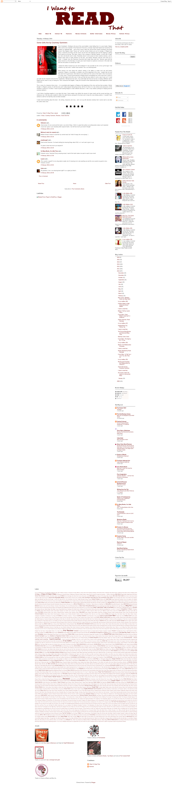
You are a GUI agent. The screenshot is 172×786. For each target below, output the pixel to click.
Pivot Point (100, 673)
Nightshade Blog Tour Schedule (60, 670)
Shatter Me (47, 685)
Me (35, 662)
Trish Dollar (110, 713)
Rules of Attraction (93, 680)
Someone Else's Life (122, 687)
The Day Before (64, 700)
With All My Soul (127, 719)
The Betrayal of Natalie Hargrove (128, 696)
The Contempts (134, 698)
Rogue (41, 680)
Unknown (43, 123)
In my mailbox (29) (127, 239)
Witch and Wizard (120, 719)
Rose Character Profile (61, 680)
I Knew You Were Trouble (117, 637)
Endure (98, 625)
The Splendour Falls (72, 708)
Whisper (68, 719)
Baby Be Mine (87, 602)
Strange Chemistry (79, 692)
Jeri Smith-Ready (57, 645)
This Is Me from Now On (55, 710)
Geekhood (60, 632)
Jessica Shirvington (85, 645)
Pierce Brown (95, 673)
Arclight (119, 600)
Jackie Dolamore (87, 642)
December (121, 273)
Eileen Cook (47, 623)
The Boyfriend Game (64, 698)
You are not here (82, 721)
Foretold (81, 630)
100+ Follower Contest (62, 592)
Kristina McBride (64, 654)
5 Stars (43, 115)
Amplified (80, 597)
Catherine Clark (68, 612)
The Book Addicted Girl (123, 460)
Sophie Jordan (74, 688)
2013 (118, 264)
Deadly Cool (57, 620)
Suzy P (95, 693)
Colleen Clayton (133, 613)
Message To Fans (97, 662)
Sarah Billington (53, 682)
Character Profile (111, 612)
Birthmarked (72, 605)
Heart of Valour (95, 635)
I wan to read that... (44, 639)
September (121, 279)
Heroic (36, 637)
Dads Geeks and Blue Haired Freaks (118, 617)
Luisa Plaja (95, 658)
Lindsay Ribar (125, 655)
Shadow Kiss (127, 683)
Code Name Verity (121, 613)
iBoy (103, 639)
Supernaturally (119, 692)
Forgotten (105, 630)
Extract (41, 627)
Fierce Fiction (99, 628)
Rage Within (81, 676)
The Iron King (42, 703)
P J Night (89, 671)
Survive (128, 692)
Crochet (64, 617)
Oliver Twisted (109, 670)
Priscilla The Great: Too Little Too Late (92, 675)
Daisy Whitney (129, 617)
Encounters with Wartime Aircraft (82, 625)
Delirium (102, 620)
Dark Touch (92, 618)
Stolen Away (134, 690)
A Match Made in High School (86, 594)
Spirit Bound (132, 688)
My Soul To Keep (77, 667)
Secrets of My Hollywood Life (93, 683)
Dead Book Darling (122, 548)
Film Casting (104, 628)
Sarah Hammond (75, 682)
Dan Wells (37, 618)
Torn (72, 713)
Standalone (60, 690)
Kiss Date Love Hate (105, 652)
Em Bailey (130, 623)
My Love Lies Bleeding (105, 665)
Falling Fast (124, 627)
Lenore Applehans (88, 655)
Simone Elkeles (39, 687)
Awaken (78, 602)
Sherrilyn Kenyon (88, 685)
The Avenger (108, 696)
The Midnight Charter (116, 705)
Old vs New (104, 670)
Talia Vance (67, 695)
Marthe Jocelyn (88, 660)
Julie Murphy (50, 649)
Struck (87, 692)
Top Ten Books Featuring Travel (112, 711)
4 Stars (43, 594)
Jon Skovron (96, 647)
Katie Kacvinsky (89, 650)
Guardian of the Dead (99, 634)
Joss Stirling (118, 647)
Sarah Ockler (96, 682)
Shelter (82, 685)
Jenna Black (73, 644)
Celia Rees (100, 612)
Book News (79, 607)
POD (107, 673)
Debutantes (80, 620)
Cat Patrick (40, 612)
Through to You (115, 710)
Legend (82, 655)
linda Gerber (119, 655)
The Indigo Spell (129, 701)
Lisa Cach (45, 657)
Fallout (128, 627)
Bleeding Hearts (104, 605)
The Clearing (127, 698)
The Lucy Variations (67, 705)
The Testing (96, 708)
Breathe (135, 607)
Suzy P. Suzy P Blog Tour (102, 693)
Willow (103, 719)
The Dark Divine (49, 700)
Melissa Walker (90, 662)
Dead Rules (45, 620)
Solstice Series (109, 687)
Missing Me (119, 663)
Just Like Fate (72, 649)
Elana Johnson (54, 623)
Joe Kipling (43, 647)
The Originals (63, 706)
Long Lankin (124, 657)
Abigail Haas (129, 594)
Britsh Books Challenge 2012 (80, 609)
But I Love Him (111, 609)
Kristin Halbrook (57, 654)
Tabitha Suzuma (50, 695)
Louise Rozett (50, 658)
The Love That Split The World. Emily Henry (53, 705)
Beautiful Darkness (39, 604)
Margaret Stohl (58, 660)
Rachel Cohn (41, 676)
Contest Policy (124, 33)
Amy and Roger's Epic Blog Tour (90, 597)
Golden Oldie (71, 634)
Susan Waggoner (44, 693)
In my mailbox (67, 641)
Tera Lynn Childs (123, 695)
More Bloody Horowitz (50, 665)
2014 (118, 262)
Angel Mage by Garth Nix (123, 462)
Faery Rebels (92, 627)
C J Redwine (134, 609)
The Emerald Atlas (112, 700)
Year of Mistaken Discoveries (66, 721)
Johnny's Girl (91, 647)
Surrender (125, 692)
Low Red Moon (89, 658)
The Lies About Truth (115, 703)
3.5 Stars (37, 594)
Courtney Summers (50, 115)
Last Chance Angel (98, 654)
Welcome (124, 716)
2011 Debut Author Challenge (116, 592)
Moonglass (43, 665)
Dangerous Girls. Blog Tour (61, 618)
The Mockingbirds (124, 705)
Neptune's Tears (75, 668)
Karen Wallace (127, 649)
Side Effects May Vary (126, 685)
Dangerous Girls (52, 618)
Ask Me (45, 602)
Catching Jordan (47, 612)
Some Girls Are (65, 115)
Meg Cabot (49, 662)
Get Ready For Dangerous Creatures (99, 632)
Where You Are (57, 719)
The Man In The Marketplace (88, 705)
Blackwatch (92, 605)
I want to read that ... (127, 145)
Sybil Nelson (44, 695)
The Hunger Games (107, 701)
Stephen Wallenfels (121, 690)
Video (69, 716)
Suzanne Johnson (67, 693)
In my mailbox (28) (123, 301)
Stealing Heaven (90, 690)
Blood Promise (43, 607)
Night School (128, 668)
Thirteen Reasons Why (39, 710)
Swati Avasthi (120, 693)
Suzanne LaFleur (75, 693)
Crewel (60, 617)
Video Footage (73, 716)
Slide (81, 687)
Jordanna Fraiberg (103, 647)
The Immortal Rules (121, 701)
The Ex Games (127, 700)
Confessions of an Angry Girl (51, 615)
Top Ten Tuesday (66, 713)
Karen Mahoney (112, 649)
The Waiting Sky (123, 708)
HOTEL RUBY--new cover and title (125, 537)
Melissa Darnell (71, 662)
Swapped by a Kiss (113, 693)
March (120, 293)
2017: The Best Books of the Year (125, 507)
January (120, 378)
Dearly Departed (67, 620)
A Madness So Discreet (74, 594)
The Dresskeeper (100, 700)
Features (69, 33)
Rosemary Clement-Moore (77, 680)
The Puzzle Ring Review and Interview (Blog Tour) (124, 333)
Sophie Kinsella (80, 688)
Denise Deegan (121, 620)
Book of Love (85, 607)
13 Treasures (70, 592)
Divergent (62, 622)
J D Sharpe (81, 642)
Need (64, 668)
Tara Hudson (99, 695)
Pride (129, 673)
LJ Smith (105, 657)
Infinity (109, 640)
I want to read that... (123, 308)
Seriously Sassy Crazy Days (115, 683)
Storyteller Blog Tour (63, 692)
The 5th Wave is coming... (60, 696)
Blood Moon (37, 607)
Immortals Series (59, 640)
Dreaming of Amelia (105, 622)
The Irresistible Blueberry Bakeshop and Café (74, 703)
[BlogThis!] (64, 113)
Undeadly (63, 714)
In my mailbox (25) (123, 359)
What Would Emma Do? (90, 718)
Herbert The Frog (121, 635)
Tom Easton (46, 711)
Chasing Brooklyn (118, 612)
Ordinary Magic (45, 671)
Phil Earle (65, 673)
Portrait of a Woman (122, 527)
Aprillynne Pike (107, 600)
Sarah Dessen (68, 682)
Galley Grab (48, 632)
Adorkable (47, 595)
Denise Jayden (128, 620)
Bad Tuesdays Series (103, 602)
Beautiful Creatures (133, 602)
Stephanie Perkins (106, 690)
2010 (118, 271)
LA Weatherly (71, 654)
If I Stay (120, 639)
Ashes (36, 602)
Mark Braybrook (76, 660)
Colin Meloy (127, 613)
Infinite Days (99, 640)
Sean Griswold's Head (65, 683)
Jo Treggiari (132, 645)
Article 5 (135, 600)
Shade (122, 683)
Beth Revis (126, 604)
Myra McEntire (116, 667)
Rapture (119, 676)
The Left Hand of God (95, 703)
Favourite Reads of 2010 (69, 628)
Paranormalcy (118, 671)
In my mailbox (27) (123, 323)
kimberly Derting (59, 652)
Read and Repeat (121, 542)
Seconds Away (84, 683)
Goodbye (119, 409)
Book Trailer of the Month (107, 607)
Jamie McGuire (131, 642)
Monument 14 (38, 665)
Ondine (114, 670)
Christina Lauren (64, 613)
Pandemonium (107, 671)
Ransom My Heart (106, 676)
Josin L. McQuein (111, 647)
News (89, 668)
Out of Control (61, 671)
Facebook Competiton (84, 627)
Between (37, 605)
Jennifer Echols (119, 644)
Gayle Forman (55, 632)
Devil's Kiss (37, 622)
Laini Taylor (76, 654)
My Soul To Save (85, 667)
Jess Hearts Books (122, 466)
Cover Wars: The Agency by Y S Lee (124, 339)
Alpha (40, 597)
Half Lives (131, 634)
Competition (42, 615)
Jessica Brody (77, 645)
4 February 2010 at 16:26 (47, 147)
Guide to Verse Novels (117, 634)
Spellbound (109, 688)
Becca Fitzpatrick (78, 604)
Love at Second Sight (57, 658)
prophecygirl (44, 140)
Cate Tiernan (54, 612)
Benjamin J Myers (120, 604)
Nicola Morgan (105, 668)
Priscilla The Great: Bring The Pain (45, 675)
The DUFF (106, 700)
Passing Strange (127, 671)
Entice (106, 625)
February (120, 295)
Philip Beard (70, 673)
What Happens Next (42, 718)
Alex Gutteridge (68, 595)
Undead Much (58, 714)
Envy (109, 625)
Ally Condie (121, 595)
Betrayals (135, 604)
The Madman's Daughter (77, 705)
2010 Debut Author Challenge (103, 592)
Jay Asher (50, 644)
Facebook (78, 627)
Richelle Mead (84, 679)
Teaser (113, 695)
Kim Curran (45, 652)
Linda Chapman (113, 655)
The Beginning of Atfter (116, 696)
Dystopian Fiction (128, 622)
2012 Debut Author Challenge (128, 592)
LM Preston (110, 657)
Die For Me (49, 622)
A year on (119, 543)
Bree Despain (38, 609)
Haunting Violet (72, 635)
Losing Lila (135, 657)
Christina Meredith (72, 613)
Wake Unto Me (87, 716)
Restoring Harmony (58, 679)
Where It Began (134, 718)
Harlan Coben (65, 635)
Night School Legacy (44, 670)
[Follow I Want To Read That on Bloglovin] (123, 86)
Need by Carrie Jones (123, 336)
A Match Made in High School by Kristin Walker (123, 305)
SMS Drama (89, 687)
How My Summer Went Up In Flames (67, 637)
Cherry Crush (125, 612)
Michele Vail (125, 662)
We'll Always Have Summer (116, 716)
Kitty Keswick (121, 652)
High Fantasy (51, 637)
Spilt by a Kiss (127, 688)
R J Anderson (127, 675)
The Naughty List (45, 706)
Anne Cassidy (73, 600)
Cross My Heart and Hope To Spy (73, 617)
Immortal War (52, 640)
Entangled (102, 625)
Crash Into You (38, 617)
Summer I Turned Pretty (111, 692)
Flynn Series (60, 630)
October (120, 277)
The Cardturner (97, 698)
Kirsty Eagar (85, 652)
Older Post (108, 183)
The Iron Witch (62, 703)
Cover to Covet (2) (127, 134)
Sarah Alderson (39, 682)
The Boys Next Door (73, 698)
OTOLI (50, 671)
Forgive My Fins (95, 630)
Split (136, 688)
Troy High (118, 713)
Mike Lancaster (51, 663)
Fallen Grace (112, 627)
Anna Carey (52, 600)
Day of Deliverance (39, 620)
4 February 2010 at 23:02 (47, 165)
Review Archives (81, 33)
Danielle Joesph (70, 618)
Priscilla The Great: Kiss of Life (59, 675)
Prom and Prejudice (108, 675)
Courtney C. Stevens (72, 615)
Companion (37, 615)
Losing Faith (129, 657)
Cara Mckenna (79, 610)
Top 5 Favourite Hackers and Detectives (78, 711)
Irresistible (37, 642)
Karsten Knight (134, 649)
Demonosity (114, 620)
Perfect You (59, 673)
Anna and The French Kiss (44, 600)
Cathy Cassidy (88, 612)
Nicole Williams (112, 668)
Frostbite (41, 632)
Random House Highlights (97, 676)
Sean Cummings (57, 683)
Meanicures (44, 662)
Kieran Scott (134, 650)
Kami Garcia (100, 649)
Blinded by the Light (116, 605)
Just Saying (83, 649)
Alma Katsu (131, 595)
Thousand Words (92, 710)
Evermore (135, 625)
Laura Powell (125, 654)
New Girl (85, 668)
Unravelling (92, 714)
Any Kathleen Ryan (95, 600)
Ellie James (119, 623)
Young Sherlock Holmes (121, 721)
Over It (81, 671)
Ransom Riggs (114, 676)
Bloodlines (60, 607)
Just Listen (78, 649)
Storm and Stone (55, 692)
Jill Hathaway (116, 645)
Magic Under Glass (125, 658)
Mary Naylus (106, 660)
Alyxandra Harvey (59, 597)
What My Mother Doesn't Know (78, 718)
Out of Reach (67, 671)
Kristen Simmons (38, 654)
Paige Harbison (95, 671)
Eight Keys (41, 623)
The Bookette (120, 512)
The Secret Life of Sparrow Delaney (127, 706)
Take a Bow (62, 695)
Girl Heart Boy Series (124, 632)
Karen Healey (106, 649)
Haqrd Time (47, 635)
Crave (42, 617)
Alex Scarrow (79, 595)
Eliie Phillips (59, 623)
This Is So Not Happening (74, 710)
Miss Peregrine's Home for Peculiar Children (107, 663)
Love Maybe (65, 658)
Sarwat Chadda (111, 682)
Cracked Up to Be (120, 615)
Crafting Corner (128, 615)
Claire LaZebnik (101, 613)
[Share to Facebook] (67, 113)
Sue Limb (103, 692)
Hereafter (135, 635)
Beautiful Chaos (125, 602)
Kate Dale (47, 650)
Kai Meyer (94, 649)
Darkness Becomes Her (99, 618)
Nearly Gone (60, 668)
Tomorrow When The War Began (63, 711)
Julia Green (123, 647)
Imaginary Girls (134, 639)
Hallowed (135, 634)
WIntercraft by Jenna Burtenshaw (127, 157)
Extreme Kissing (66, 627)
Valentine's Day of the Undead (117, 714)
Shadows (132, 683)
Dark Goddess (77, 618)
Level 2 (94, 655)
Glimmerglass (50, 634)
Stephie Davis (129, 690)
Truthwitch (122, 713)
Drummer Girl (115, 622)
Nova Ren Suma (88, 670)
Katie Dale (83, 650)
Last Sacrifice (105, 654)
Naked (132, 667)
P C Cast (85, 671)
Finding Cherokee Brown (121, 628)
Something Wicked (47, 688)
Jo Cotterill (128, 645)
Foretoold (85, 630)
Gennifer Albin (87, 632)
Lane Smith (81, 654)
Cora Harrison (64, 615)
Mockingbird (124, 663)
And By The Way (58, 599)
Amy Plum (46, 599)
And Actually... (51, 599)
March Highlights (50, 660)
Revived (72, 679)
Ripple (117, 679)
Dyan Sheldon (121, 622)
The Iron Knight (48, 703)
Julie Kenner (44, 649)
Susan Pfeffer (38, 693)
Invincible (131, 640)
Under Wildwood (74, 714)
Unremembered (98, 714)
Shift (94, 685)
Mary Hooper (94, 660)
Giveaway (40, 634)
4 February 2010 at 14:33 (47, 129)
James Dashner (117, 642)
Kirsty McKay (90, 652)
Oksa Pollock (98, 670)
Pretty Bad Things (124, 673)
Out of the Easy (73, 671)
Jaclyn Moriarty (111, 642)
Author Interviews (96, 33)
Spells (113, 688)
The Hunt (114, 701)
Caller (52, 610)
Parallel (113, 671)
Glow (54, 634)
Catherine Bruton (60, 612)
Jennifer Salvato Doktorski (128, 644)
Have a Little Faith (83, 635)
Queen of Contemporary (123, 497)
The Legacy (102, 703)
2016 (118, 257)
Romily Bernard (46, 680)
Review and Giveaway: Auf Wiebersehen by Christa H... (124, 363)
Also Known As (45, 597)
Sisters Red (72, 687)
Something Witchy (54, 688)
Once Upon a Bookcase (123, 430)
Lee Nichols (75, 655)
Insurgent (123, 640)
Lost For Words (38, 658)
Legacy (79, 655)
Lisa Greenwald (50, 657)
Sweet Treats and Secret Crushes (130, 693)
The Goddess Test (75, 701)
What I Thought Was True (52, 718)
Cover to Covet (104, 615)
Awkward (82, 602)
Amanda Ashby (68, 597)
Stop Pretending (48, 692)
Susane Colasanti (52, 693)
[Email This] (62, 113)
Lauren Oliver (55, 655)
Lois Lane (115, 657)
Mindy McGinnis (79, 663)
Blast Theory (97, 605)
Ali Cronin (92, 596)
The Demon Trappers (81, 700)
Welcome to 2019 (121, 484)
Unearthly (80, 714)
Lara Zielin (91, 654)
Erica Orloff (116, 625)
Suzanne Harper (59, 693)
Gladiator (45, 634)
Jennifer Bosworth (90, 644)
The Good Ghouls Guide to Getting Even (88, 701)
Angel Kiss (116, 599)
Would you (46, 721)
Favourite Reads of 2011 (80, 628)
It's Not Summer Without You (65, 642)
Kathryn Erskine (65, 650)
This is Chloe (47, 710)
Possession (117, 673)
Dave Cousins (128, 618)
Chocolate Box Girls (133, 612)
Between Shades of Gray (56, 605)
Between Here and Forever (45, 605)
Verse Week (64, 716)
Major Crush (131, 658)
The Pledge (82, 706)
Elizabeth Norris (81, 623)
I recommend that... (128, 637)
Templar (116, 695)
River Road (121, 679)
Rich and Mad (77, 679)
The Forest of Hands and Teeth (53, 701)
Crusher (88, 617)
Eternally (120, 625)
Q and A (122, 675)
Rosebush (68, 680)
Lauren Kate (42, 655)
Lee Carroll (69, 655)
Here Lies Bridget (129, 635)
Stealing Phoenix (98, 690)
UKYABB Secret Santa (50, 714)
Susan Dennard (133, 692)
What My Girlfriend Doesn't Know (64, 718)
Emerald (40, 625)
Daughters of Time (121, 618)
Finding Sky (128, 628)
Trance (82, 713)
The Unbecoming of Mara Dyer (105, 708)
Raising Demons (87, 676)
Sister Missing (67, 687)
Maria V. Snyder (65, 660)
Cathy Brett (120, 438)
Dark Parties (82, 618)
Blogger (93, 782)
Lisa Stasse (87, 657)
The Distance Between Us (91, 700)
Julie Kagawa (38, 649)
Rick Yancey (107, 679)
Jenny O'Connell (49, 645)
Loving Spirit (83, 658)
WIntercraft (114, 719)
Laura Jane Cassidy (117, 654)
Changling (105, 612)
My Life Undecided (96, 665)
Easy (133, 622)
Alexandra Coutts (85, 595)
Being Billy (108, 604)
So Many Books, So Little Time (49, 151)
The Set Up (52, 708)
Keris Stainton (114, 650)
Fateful (52, 628)
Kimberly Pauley (67, 652)
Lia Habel (98, 655)
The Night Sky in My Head (55, 706)
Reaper (36, 679)
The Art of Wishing (102, 696)
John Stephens (71, 647)
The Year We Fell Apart (132, 708)
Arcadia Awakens (114, 600)
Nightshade (51, 670)
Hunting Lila (86, 637)
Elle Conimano (103, 623)
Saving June (123, 682)
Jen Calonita (54, 644)
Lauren (43, 159)
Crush (85, 617)
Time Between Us (133, 710)
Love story (70, 658)
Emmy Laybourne (65, 625)
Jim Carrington (122, 645)
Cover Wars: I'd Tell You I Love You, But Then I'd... (124, 356)
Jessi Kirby (71, 645)
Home (40, 33)
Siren (63, 687)
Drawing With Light (97, 622)
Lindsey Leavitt (38, 657)
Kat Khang (42, 650)
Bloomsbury (69, 607)
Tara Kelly (104, 695)
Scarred (135, 682)
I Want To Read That (94, 764)
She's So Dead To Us (70, 685)
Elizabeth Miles (73, 623)
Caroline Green (109, 610)
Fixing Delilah (48, 630)
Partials (122, 671)
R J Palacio (133, 675)
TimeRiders (41, 711)
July (119, 284)
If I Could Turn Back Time (110, 639)
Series (108, 683)
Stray (84, 692)
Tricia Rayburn (94, 713)
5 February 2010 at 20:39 (47, 172)
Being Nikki (113, 604)
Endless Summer (92, 625)
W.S (80, 716)
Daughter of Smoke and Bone (111, 618)
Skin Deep (77, 687)
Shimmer (97, 685)
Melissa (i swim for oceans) (48, 132)
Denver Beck (134, 620)
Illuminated (124, 639)
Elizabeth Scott (89, 623)
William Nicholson (98, 719)
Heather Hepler (108, 635)
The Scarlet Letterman (115, 706)
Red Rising (47, 679)
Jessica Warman (101, 645)
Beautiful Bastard (118, 602)
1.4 (37, 592)
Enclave (73, 625)
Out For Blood (55, 671)
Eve (123, 625)
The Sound (57, 708)
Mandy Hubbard (43, 660)
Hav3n (77, 635)
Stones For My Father (39, 692)
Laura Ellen (110, 654)
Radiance (77, 676)
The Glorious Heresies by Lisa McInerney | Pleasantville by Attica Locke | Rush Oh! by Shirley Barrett (125, 530)
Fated (49, 628)
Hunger (82, 637)
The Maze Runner (98, 705)
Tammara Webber (84, 695)
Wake (83, 716)
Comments (120, 100)
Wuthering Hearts (52, 721)
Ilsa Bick (129, 639)
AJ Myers (62, 595)
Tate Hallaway (109, 695)
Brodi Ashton (89, 609)
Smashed (84, 687)
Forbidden (76, 630)
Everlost (131, 625)
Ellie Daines (114, 623)
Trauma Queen (87, 713)
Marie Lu (70, 660)
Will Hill (92, 719)
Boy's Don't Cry (130, 607)
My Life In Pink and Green (78, 665)
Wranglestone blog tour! (123, 456)
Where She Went (38, 719)
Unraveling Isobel (85, 714)
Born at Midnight (123, 607)
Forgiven (101, 630)
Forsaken (110, 630)
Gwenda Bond (126, 634)
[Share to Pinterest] (69, 113)
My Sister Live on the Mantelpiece (127, 665)
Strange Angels (71, 692)
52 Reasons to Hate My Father (63, 594)
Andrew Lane (103, 599)
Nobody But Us (77, 670)
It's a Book (46, 642)
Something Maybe (38, 688)
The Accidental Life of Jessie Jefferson (74, 696)
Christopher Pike (87, 613)
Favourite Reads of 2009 (59, 628)
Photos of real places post (86, 673)
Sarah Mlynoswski (89, 682)
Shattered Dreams (54, 685)
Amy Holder (128, 597)
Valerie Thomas (127, 714)
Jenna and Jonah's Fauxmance (64, 644)
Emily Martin (58, 625)
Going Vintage (65, 634)
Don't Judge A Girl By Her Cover (86, 622)
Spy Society (37, 690)
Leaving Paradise (63, 655)
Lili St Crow (107, 655)
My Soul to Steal (92, 667)
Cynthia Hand (106, 617)
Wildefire (85, 719)
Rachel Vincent (57, 676)
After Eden (52, 595)
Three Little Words (100, 710)
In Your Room (89, 640)
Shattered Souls (61, 685)
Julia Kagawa (134, 647)
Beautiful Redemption (55, 604)
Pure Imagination (122, 474)
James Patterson (124, 642)
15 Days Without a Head (78, 592)
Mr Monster (71, 665)
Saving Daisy (118, 682)
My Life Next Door (88, 665)
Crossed (82, 617)
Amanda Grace (74, 597)
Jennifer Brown (97, 644)
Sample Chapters (115, 680)
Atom (49, 602)
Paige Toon (101, 671)
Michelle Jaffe (45, 663)
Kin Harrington (74, 652)
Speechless (104, 688)
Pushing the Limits (116, 675)
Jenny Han (43, 645)
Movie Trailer (65, 665)
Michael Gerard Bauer (118, 662)
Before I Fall (85, 604)
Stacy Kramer (55, 690)
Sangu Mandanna (124, 680)
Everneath (37, 627)
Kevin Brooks (128, 650)
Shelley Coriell (78, 685)
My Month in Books (115, 665)
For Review (68, 630)
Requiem (52, 679)
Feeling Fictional (121, 421)
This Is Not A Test (64, 710)
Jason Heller (45, 644)
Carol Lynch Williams (101, 610)
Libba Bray (102, 655)
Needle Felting (69, 668)
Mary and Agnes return (122, 439)
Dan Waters (134, 617)
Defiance (97, 620)
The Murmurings (131, 705)
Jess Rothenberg (65, 645)
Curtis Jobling (99, 617)
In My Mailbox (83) (127, 228)
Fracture (114, 630)
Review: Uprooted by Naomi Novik (125, 549)
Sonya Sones (67, 688)
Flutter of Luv (54, 630)
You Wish (105, 721)
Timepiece (37, 711)
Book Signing (90, 607)
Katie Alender (72, 650)
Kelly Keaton (108, 650)
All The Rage (103, 595)
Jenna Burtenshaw (81, 644)
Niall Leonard (93, 668)
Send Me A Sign (103, 683)
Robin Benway (127, 679)
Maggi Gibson (109, 658)
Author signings (73, 602)
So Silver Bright (102, 687)
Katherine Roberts (58, 650)
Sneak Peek (95, 687)
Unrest (103, 714)
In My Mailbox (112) (127, 204)
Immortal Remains (46, 640)
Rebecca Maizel (41, 679)
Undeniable (68, 714)
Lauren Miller (49, 655)
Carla (42, 168)
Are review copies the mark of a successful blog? (124, 374)
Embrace (37, 625)
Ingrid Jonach (113, 640)
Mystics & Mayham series (125, 667)
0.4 (35, 592)
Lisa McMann (74, 657)
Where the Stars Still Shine (48, 719)
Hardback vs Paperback (56, 635)
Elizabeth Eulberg (66, 623)
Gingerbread (116, 632)
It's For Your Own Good (54, 642)
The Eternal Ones (120, 700)
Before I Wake (91, 604)
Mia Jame (111, 662)
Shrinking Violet (117, 685)
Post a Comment (43, 176)
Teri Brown (129, 695)
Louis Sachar (44, 658)
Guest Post (107, 634)
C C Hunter (117, 609)
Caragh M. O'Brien (86, 610)
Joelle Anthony (49, 647)
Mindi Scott (73, 663)
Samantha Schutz (107, 680)
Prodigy (102, 675)
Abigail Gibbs (123, 594)
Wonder (132, 719)
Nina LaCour (71, 670)
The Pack (78, 706)
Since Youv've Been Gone (48, 687)
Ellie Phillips (124, 623)
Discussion (54, 622)
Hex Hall (47, 637)
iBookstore (100, 639)
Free (122, 630)
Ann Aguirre (128, 599)
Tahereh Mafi (57, 695)
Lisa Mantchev (67, 657)
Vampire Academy (41, 716)
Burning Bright (105, 609)
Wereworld (129, 716)
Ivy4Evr (77, 642)
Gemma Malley (73, 632)
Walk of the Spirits (95, 716)
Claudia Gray (114, 613)
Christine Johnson (80, 613)
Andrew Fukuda (96, 599)
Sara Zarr (135, 680)
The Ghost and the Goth (66, 701)
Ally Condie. (126, 595)
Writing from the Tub (122, 489)
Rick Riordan (101, 679)
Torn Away (75, 713)
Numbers (94, 670)
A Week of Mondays (111, 594)
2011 (118, 268)
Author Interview (65, 602)
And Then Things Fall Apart (79, 599)
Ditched (58, 622)
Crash (136, 615)
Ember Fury (134, 623)
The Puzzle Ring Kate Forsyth (95, 706)
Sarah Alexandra (46, 682)
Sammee (91, 766)
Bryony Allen (94, 609)
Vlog (78, 716)
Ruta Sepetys (100, 680)
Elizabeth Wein (96, 623)
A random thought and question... (99, 594)
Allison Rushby (109, 595)
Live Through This (94, 657)
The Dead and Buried (72, 700)
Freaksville (118, 630)
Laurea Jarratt (131, 654)
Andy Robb (108, 599)
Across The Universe (40, 595)
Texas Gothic (37, 696)
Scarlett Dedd (130, 682)
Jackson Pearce (104, 642)
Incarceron (94, 640)
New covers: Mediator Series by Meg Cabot (124, 298)
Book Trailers (116, 607)
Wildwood (89, 719)
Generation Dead (80, 632)
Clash (110, 613)
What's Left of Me (98, 718)
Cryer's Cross (93, 617)
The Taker (91, 708)
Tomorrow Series (52, 711)
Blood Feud (134, 605)
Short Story (111, 685)
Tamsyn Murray (92, 695)
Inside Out (119, 640)
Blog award (123, 605)
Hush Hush (101, 637)
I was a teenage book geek (53, 759)
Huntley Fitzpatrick (94, 637)
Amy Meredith (40, 599)
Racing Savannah (70, 676)
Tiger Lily (127, 710)
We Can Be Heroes (106, 716)
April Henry (101, 600)
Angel (113, 599)
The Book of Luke (56, 698)
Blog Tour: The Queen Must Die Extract (128, 216)
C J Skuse (37, 610)
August (120, 282)
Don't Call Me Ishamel (74, 622)
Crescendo (57, 617)
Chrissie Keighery (39, 613)
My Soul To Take (100, 667)
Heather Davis (102, 635)
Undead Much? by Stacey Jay (122, 326)
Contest (59, 615)
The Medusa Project (107, 705)
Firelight (36, 630)
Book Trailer (97, 607)
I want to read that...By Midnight (68, 639)
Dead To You (51, 620)
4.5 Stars (48, 594)
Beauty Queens (63, 604)
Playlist (104, 673)
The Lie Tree (108, 703)
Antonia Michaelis (87, 600)
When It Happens (106, 718)
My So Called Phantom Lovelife (47, 667)
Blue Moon (74, 607)
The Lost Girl (130, 703)
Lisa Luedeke (61, 657)
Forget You (89, 630)
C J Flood (129, 609)
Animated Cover (122, 599)
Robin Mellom (134, 679)
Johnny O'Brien (85, 647)
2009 (118, 381)
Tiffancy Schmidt (122, 710)
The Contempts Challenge (40, 700)
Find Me (113, 628)
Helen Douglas (115, 635)
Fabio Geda (72, 627)
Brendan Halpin (44, 609)
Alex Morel (74, 595)
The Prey (87, 706)
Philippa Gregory (76, 673)
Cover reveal (96, 615)
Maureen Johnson (122, 660)
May (119, 289)
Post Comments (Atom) (78, 189)
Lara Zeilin (86, 654)
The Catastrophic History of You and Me (108, 698)
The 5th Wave (52, 696)
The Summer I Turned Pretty (83, 708)
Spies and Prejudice (119, 688)
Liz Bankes (100, 657)
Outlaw (78, 671)
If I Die (117, 639)
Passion (133, 671)
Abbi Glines (118, 594)
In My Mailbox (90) (127, 193)
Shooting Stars (106, 685)
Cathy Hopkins (94, 612)
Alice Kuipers (97, 595)
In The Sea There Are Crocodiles (79, 640)
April (119, 291)
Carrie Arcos (115, 610)
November (121, 275)
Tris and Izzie (104, 713)
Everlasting (127, 625)
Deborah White (74, 620)
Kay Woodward (102, 650)
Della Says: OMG (107, 620)
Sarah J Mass (82, 682)
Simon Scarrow (134, 685)
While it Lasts (63, 719)
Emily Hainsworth (52, 625)
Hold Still (57, 637)
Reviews (58, 115)
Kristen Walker (51, 654)
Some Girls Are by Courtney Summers (123, 367)
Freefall (130, 630)
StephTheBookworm (69, 743)
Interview (127, 640)
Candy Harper (56, 610)
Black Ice (77, 605)
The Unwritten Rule (116, 708)
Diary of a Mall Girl (43, 622)
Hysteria (105, 637)
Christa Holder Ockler (48, 613)
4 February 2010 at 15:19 (47, 136)
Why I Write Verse (74, 719)
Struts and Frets (92, 692)
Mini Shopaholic (86, 663)
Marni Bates (82, 660)
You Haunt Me (100, 721)
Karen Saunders (120, 649)
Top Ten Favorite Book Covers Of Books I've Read (51, 713)
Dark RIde (87, 618)
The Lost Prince (40, 705)
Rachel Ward (63, 676)
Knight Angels (127, 652)
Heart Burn (89, 635)
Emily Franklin (45, 625)
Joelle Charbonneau (57, 647)
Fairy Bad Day (99, 627)
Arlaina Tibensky (124, 600)
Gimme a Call (111, 632)
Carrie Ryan (127, 610)
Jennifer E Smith (111, 644)
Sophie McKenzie (88, 688)
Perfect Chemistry (53, 673)
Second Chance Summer (75, 683)
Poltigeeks (110, 673)
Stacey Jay (43, 690)
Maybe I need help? (133, 660)
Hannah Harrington (39, 635)
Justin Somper (89, 649)
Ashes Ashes (41, 602)
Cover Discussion (90, 615)
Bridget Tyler (50, 609)
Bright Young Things (57, 609)
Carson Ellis (132, 610)
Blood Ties (55, 607)
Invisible (135, 640)
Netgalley (81, 668)
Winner (109, 719)
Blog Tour (129, 605)
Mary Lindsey (100, 660)
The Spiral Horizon (64, 708)
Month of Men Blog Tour (132, 663)
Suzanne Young (121, 536)
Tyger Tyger (133, 713)
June (119, 286)
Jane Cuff (40, 644)
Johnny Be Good (78, 647)
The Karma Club (87, 703)
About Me (48, 33)
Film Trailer (109, 628)
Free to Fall (125, 630)
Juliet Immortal (56, 649)
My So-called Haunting (68, 667)
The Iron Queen (55, 703)
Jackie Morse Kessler (95, 642)
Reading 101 (134, 676)
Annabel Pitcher (66, 600)
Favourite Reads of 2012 (91, 628)
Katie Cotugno (78, 650)
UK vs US (42, 714)
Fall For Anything (105, 627)
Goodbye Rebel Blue (79, 634)
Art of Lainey (130, 600)
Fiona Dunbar (134, 628)
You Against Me (75, 721)
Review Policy (110, 33)
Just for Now (66, 649)
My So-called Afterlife (59, 667)
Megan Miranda (55, 662)
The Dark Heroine (56, 700)
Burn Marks (99, 609)
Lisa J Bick (56, 657)
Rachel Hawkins (48, 676)
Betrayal (131, 604)
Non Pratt (83, 670)
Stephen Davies (113, 690)
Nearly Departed (54, 668)
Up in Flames (107, 714)
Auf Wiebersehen (57, 602)
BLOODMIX (64, 607)
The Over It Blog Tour (71, 706)
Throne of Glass (108, 710)
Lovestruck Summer (77, 658)
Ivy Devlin (73, 642)
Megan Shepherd (63, 662)
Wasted (100, 716)
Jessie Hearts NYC (109, 645)
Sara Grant (130, 680)
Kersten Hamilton (121, 650)
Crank (133, 615)
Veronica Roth (51, 716)
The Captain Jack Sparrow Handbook (85, 698)
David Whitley (134, 618)
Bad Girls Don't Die (95, 602)
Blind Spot (109, 605)
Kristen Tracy (45, 654)
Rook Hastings (53, 680)
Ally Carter (115, 595)
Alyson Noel (52, 597)
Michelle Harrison (132, 662)
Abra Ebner (134, 594)
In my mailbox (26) (123, 342)
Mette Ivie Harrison (105, 662)
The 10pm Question (45, 696)
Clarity (106, 613)
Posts (119, 97)
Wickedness (80, 719)
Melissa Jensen (77, 662)
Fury (44, 632)
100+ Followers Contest (128, 169)
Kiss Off (117, 652)
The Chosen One (121, 698)
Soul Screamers (97, 688)
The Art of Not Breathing (93, 696)
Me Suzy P (39, 662)
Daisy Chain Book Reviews (124, 444)
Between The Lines (66, 605)
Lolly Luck (119, 657)
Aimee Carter (57, 595)
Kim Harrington (51, 652)
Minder (69, 663)
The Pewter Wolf (121, 408)
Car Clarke (66, 610)
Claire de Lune (94, 613)
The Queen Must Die (106, 706)
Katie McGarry (96, 650)
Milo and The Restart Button (62, 663)
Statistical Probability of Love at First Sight (78, 690)
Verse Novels (57, 716)
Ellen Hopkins (109, 623)
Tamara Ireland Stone (74, 695)
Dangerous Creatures (43, 618)
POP (114, 673)
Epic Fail (112, 625)
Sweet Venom (38, 695)
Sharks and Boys (41, 685)
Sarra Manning (103, 682)
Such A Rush (98, 692)
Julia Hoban (128, 647)
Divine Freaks (67, 622)
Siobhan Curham (57, 687)
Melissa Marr (83, 662)
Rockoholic (37, 680)
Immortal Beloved (38, 640)
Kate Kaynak (51, 650)
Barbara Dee (111, 602)
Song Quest (61, 688)
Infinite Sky (105, 640)
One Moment (118, 670)
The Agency (85, 696)
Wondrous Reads (121, 519)
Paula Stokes (41, 673)
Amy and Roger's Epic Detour (106, 597)
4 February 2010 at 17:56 (47, 155)
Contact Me (58, 33)
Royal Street (86, 680)
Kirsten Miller (79, 652)
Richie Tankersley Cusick (93, 679)
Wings (106, 719)
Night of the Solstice (120, 668)
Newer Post (41, 183)
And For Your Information (67, 599)
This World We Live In (84, 710)
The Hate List (100, 701)
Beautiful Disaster (46, 604)
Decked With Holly (91, 620)
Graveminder (86, 634)
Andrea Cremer (88, 599)
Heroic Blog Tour (41, 637)
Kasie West (37, 650)
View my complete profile (121, 46)
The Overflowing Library (123, 414)
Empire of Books (121, 454)
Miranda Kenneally (94, 663)
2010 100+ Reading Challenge (90, 592)
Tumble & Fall (128, 713)
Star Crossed (66, 690)
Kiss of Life (112, 652)
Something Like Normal (132, 687)
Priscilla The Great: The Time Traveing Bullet (75, 675)
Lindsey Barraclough (133, 655)
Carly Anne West (93, 610)
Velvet (46, 716)
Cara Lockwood (72, 610)
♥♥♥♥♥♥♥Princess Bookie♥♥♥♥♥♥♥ (122, 482)
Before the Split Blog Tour (100, 604)
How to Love (77, 637)
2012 (118, 266)
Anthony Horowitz (79, 600)
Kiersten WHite (38, 652)
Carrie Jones (121, 610)
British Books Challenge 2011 (68, 609)
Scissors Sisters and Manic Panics (46, 683)
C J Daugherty (123, 609)
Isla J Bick (41, 642)
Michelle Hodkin (38, 663)
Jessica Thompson (93, 645)
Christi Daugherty (57, 613)
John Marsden (64, 647)
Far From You (45, 628)
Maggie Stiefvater (116, 658)
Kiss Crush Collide (97, 652)
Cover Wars (112, 615)
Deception (85, 620)
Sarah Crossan (61, 682)
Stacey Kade (49, 690)
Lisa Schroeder (81, 657)
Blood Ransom (49, 607)
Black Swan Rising (84, 605)
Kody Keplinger (134, 652)
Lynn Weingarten (102, 658)
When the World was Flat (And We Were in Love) (120, 718)
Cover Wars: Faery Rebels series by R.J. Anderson (124, 316)
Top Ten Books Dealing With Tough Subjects (96, 711)
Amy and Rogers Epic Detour (120, 597)
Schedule (37, 683)
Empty (70, 625)
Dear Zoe (62, 620)
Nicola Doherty (99, 668)
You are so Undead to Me (91, 721)
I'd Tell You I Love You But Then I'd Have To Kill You (87, 639)
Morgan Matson (59, 665)
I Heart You (109, 637)
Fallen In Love (119, 627)
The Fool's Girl (44, 701)
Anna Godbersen (59, 600)
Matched (117, 660)
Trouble (114, 713)
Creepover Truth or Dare (49, 617)
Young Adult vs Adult (111, 721)
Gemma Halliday (66, 632)
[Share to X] (66, 113)
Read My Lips (128, 676)
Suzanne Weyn (82, 693)
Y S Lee (58, 721)
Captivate (62, 610)
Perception (47, 673)
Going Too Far (58, 634)
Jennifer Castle (104, 644)
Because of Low (70, 604)
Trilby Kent (99, 713)
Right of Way (112, 679)
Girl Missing (133, 632)
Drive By (111, 622)
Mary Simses (112, 660)
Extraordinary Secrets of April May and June (53, 627)
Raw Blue (123, 676)
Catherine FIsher (75, 612)
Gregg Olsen (92, 634)
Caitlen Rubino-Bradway (45, 610)
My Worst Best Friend (108, 667)
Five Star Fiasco (42, 630)
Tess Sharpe (134, 695)
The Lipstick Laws (124, 703)
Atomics (51, 602)
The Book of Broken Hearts (46, 698)
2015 (118, 259)
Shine (101, 685)
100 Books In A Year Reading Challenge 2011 (47, 592)
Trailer (79, 713)
